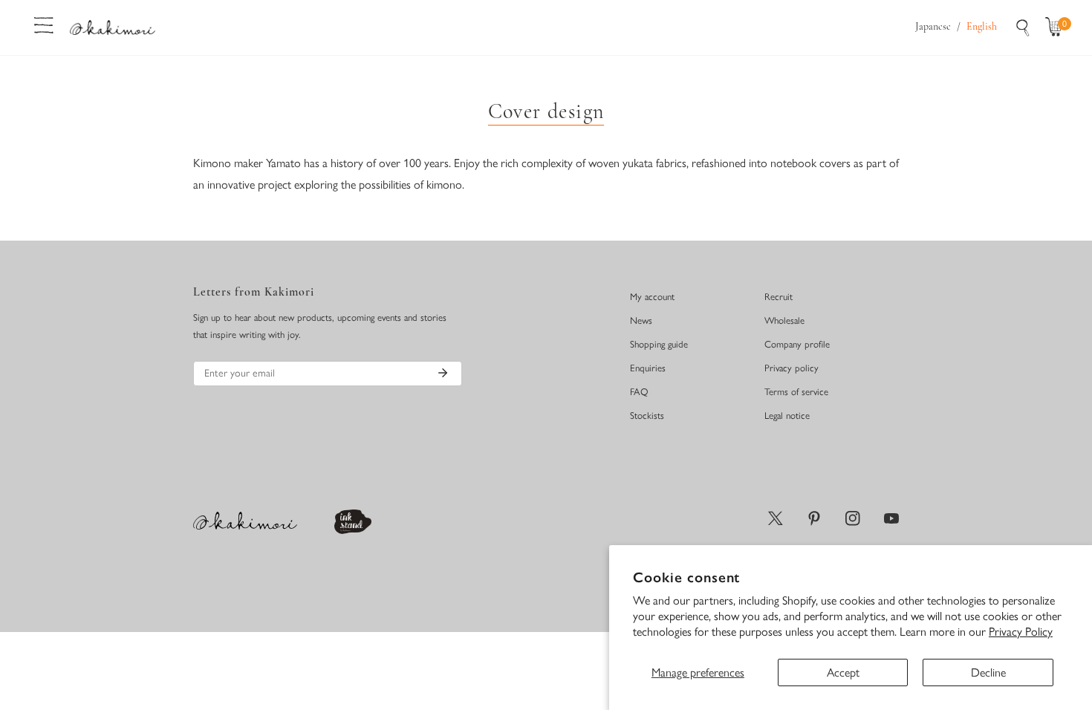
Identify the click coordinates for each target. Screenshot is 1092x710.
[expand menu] (44, 24)
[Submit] (443, 373)
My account (652, 296)
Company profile (797, 344)
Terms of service (796, 391)
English (981, 27)
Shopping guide (659, 344)
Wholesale (784, 320)
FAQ (639, 391)
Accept (843, 672)
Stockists (647, 415)
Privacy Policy (1021, 632)
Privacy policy (791, 368)
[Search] (1023, 27)
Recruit (778, 296)
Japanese (933, 27)
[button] (1057, 27)
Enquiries (648, 368)
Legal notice (787, 415)
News (641, 320)
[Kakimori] (112, 27)
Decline (988, 672)
